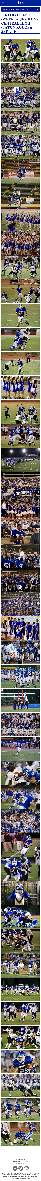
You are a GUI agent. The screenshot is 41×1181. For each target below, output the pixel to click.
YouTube (26, 1168)
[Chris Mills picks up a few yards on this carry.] (20, 1061)
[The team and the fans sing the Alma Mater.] (20, 484)
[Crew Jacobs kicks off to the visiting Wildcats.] (20, 749)
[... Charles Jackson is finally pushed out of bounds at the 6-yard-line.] (20, 147)
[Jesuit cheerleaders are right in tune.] (20, 628)
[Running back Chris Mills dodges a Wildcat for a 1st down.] (20, 845)
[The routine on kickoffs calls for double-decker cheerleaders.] (20, 388)
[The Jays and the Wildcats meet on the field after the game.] (20, 460)
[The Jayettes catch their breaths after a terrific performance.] (20, 243)
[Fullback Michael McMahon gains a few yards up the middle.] (20, 51)
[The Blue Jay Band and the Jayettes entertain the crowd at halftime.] (20, 219)
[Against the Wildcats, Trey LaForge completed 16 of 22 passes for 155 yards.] (20, 412)
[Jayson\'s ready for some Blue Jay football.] (20, 893)
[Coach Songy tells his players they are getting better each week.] (20, 556)
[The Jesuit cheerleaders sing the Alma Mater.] (20, 508)
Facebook (15, 1168)
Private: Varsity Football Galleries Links (16, 9)
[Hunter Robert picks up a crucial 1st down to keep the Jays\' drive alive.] (20, 1037)
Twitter (20, 1168)
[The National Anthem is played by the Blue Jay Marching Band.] (20, 724)
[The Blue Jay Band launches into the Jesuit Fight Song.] (20, 604)
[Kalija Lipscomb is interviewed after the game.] (20, 532)
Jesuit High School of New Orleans (20, 3)
